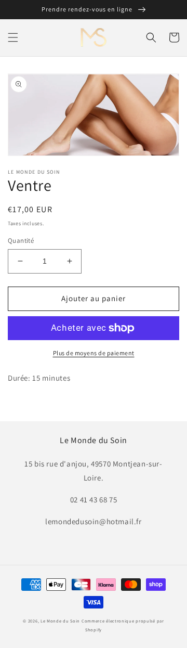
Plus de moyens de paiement (94, 353)
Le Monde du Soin (60, 621)
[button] (13, 37)
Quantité (21, 240)
